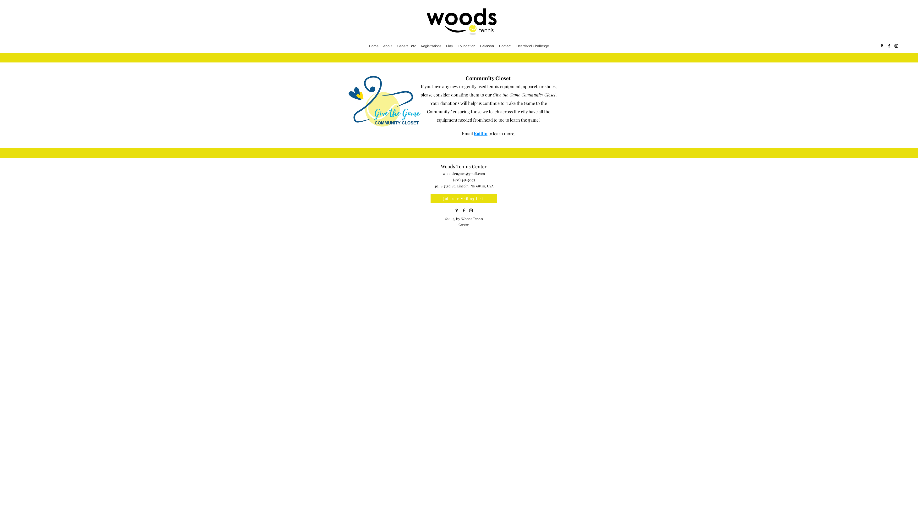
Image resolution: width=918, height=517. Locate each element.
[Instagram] (896, 46)
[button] (572, 25)
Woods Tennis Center (464, 166)
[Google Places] (882, 46)
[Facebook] (889, 46)
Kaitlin (480, 133)
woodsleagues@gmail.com (464, 173)
